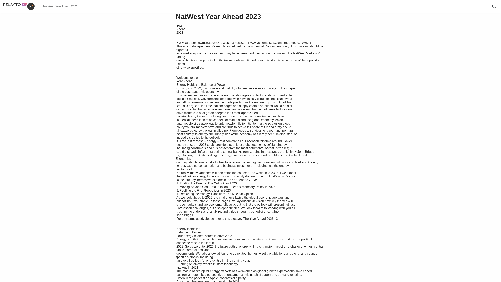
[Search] (494, 6)
